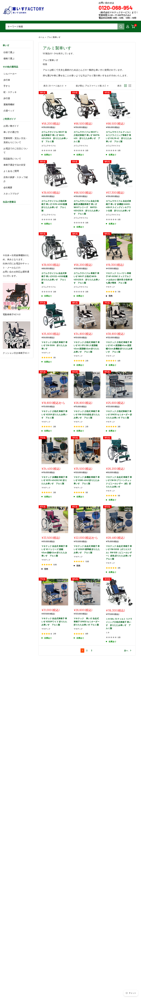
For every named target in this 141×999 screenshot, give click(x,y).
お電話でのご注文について (15, 150)
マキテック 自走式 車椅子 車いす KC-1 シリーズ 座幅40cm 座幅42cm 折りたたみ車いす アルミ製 (54, 551)
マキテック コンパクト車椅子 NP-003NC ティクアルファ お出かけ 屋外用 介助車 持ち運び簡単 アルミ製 (119, 278)
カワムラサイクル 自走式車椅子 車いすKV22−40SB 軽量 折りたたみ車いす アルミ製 (54, 278)
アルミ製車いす (54, 37)
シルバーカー (10, 73)
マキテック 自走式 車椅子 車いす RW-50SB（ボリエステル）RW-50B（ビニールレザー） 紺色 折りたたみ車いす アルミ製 (119, 552)
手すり (6, 86)
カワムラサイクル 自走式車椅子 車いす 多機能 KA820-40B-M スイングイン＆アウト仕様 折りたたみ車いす (118, 206)
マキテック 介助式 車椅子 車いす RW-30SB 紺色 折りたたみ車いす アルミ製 (87, 414)
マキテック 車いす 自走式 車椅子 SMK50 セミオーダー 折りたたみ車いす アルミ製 (86, 621)
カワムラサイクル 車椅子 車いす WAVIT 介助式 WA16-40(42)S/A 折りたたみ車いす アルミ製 (87, 278)
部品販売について (12, 158)
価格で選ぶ (8, 58)
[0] (133, 26)
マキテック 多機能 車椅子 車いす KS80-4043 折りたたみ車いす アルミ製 (87, 480)
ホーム (41, 37)
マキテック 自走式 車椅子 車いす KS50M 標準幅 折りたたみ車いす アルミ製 (87, 549)
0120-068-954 (116, 7)
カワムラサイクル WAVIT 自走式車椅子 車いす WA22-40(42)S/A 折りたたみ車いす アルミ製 (54, 137)
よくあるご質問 (11, 171)
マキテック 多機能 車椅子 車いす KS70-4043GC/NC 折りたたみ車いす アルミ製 (54, 480)
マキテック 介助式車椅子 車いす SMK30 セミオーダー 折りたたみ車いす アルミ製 (119, 414)
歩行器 (6, 98)
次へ (126, 650)
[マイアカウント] (127, 26)
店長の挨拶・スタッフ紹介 (15, 179)
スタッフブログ (11, 193)
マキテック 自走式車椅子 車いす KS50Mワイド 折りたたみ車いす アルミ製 (54, 621)
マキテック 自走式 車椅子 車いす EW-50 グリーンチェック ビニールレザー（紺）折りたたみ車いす (119, 482)
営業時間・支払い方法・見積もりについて (15, 140)
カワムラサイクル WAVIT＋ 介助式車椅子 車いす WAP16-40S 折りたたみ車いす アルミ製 (87, 137)
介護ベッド (8, 110)
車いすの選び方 (11, 132)
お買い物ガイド (11, 125)
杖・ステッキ (10, 92)
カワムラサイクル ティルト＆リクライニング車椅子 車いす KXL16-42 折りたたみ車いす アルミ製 (118, 137)
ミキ (107, 632)
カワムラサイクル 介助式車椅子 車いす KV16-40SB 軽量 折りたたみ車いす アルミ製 (54, 206)
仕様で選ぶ (8, 52)
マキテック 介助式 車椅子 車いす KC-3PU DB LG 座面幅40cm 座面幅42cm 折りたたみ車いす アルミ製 (87, 347)
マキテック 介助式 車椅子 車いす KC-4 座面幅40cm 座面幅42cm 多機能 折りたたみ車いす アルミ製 (119, 347)
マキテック (110, 287)
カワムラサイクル (48, 145)
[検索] (120, 26)
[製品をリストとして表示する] (130, 85)
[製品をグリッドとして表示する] (125, 85)
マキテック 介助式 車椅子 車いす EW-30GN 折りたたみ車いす (54, 345)
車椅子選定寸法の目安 (14, 164)
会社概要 (7, 187)
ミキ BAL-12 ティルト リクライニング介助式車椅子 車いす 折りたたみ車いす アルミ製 (119, 624)
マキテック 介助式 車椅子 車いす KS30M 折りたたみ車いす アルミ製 (54, 414)
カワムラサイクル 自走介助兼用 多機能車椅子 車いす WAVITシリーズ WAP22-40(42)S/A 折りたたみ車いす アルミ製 (87, 207)
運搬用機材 (8, 104)
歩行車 (6, 79)
